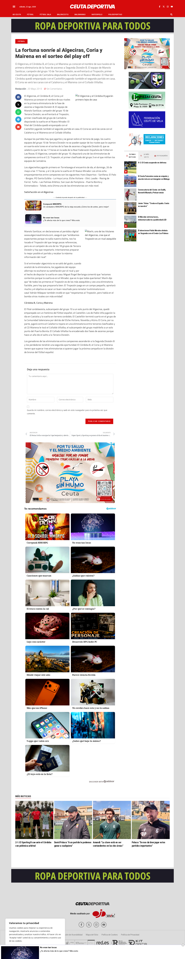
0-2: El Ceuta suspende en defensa (152, 162)
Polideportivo (115, 14)
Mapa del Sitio (92, 934)
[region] (35, 936)
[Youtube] (172, 6)
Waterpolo (97, 14)
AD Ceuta (17, 14)
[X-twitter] (164, 6)
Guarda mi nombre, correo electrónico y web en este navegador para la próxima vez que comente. (67, 412)
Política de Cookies (110, 934)
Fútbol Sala (45, 14)
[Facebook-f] (160, 6)
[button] (14, 6)
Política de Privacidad (130, 934)
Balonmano (79, 14)
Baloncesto (62, 14)
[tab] (131, 156)
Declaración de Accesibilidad (70, 934)
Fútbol (30, 14)
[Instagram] (168, 6)
